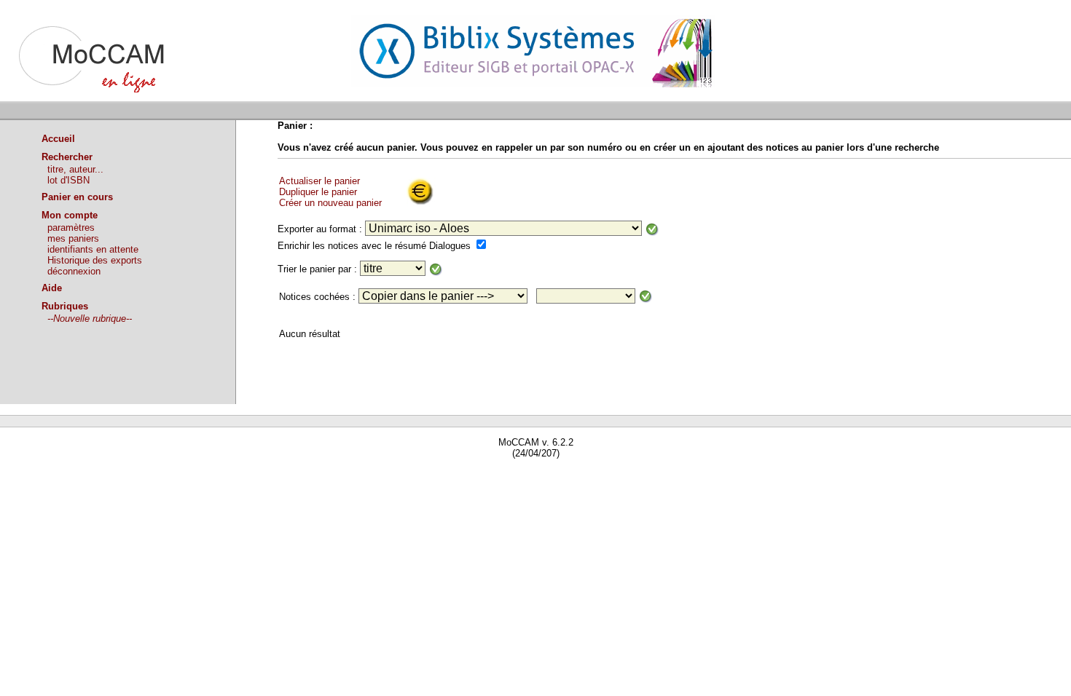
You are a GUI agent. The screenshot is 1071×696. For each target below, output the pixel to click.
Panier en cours (77, 196)
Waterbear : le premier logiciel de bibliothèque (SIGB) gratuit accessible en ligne (168, 474)
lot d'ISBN (68, 180)
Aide (52, 287)
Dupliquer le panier (318, 191)
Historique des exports (94, 260)
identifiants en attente (92, 249)
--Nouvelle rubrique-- (89, 318)
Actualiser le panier (319, 180)
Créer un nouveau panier (330, 202)
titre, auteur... (75, 169)
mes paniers (73, 238)
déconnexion (74, 271)
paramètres (71, 227)
